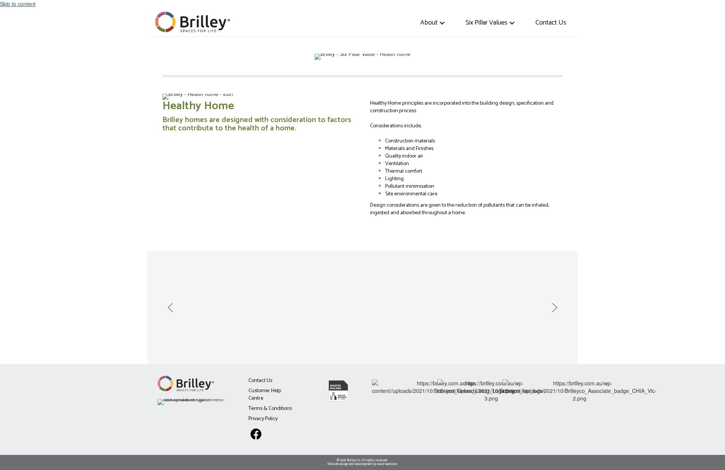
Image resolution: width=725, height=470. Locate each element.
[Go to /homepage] (195, 20)
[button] (442, 23)
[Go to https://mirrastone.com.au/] (194, 401)
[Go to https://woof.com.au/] (362, 462)
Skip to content (17, 4)
